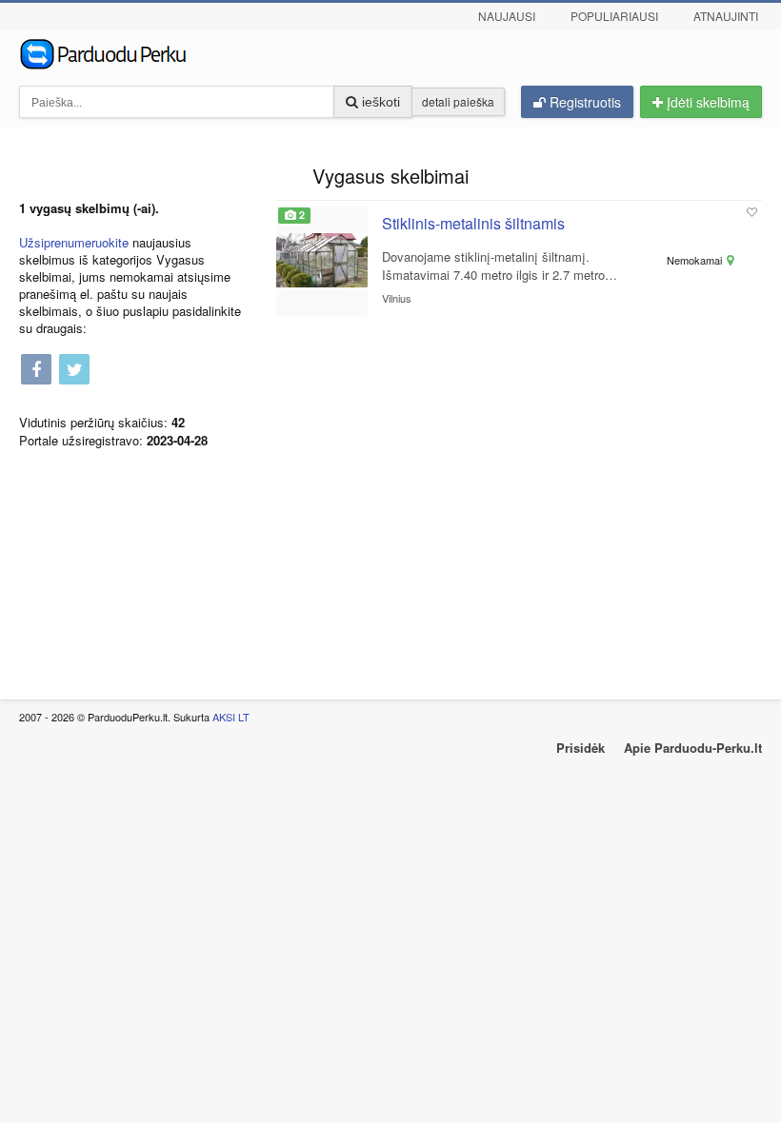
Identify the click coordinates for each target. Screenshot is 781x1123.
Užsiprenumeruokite (74, 242)
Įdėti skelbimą (706, 101)
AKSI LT (231, 716)
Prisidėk (580, 748)
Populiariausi (614, 16)
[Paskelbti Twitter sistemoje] (74, 371)
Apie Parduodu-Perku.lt (693, 748)
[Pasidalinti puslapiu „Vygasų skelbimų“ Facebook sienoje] (36, 371)
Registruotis (583, 101)
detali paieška (458, 101)
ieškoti (379, 101)
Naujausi (506, 16)
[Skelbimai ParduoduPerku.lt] (390, 52)
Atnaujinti (725, 16)
